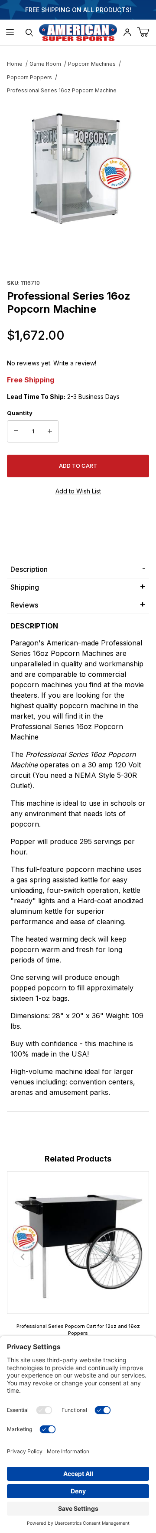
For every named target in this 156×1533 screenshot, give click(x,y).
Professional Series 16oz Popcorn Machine (62, 90)
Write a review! (74, 363)
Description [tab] (29, 569)
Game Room (45, 64)
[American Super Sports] (78, 31)
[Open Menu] (10, 32)
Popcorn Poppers (29, 77)
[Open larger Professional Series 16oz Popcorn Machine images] (78, 167)
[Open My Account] (127, 32)
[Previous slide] (23, 1256)
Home (15, 64)
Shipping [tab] (24, 587)
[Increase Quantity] (49, 431)
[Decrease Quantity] (16, 431)
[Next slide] (133, 1256)
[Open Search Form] (29, 32)
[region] (78, 256)
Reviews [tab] (24, 605)
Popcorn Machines (92, 64)
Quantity (19, 412)
